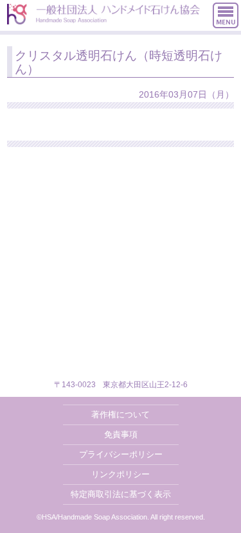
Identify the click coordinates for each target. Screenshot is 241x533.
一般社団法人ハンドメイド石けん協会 (103, 14)
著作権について (120, 414)
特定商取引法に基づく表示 (121, 494)
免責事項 (121, 434)
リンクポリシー (120, 474)
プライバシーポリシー (121, 454)
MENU (225, 15)
